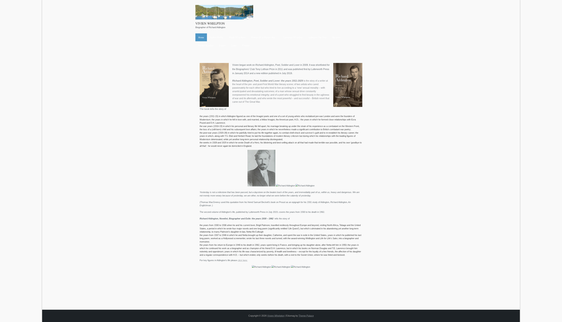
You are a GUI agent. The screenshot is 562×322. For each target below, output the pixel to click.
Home (201, 37)
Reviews (336, 37)
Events (222, 45)
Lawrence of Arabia (292, 37)
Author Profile (216, 37)
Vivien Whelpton (210, 23)
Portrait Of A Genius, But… (264, 37)
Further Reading (205, 45)
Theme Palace (306, 316)
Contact (246, 45)
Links (234, 45)
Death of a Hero (237, 37)
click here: (242, 260)
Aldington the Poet (317, 37)
